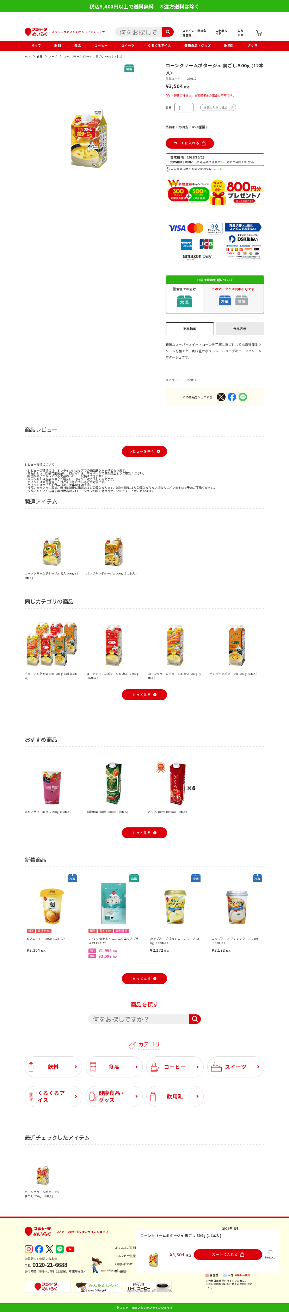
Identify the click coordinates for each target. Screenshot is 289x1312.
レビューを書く (142, 451)
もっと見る (142, 694)
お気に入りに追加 (215, 107)
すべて (36, 45)
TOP (27, 56)
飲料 (57, 45)
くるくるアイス (159, 45)
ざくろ (253, 45)
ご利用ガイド (222, 32)
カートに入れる (186, 143)
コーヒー (101, 45)
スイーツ (128, 45)
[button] (29, 117)
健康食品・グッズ (197, 45)
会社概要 (121, 1271)
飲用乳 (229, 45)
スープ (53, 56)
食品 (77, 45)
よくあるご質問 (125, 1247)
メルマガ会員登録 (127, 1256)
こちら (217, 168)
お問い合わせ (124, 1264)
